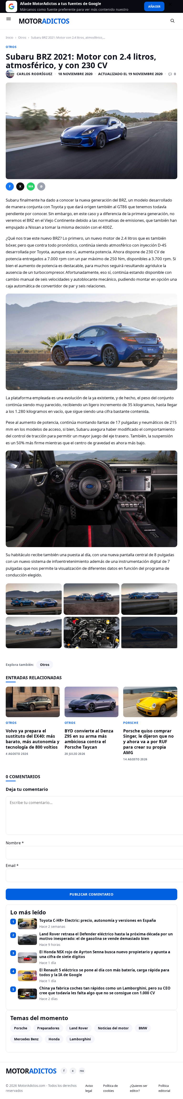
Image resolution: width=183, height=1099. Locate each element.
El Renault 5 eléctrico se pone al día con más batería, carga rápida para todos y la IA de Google (104, 972)
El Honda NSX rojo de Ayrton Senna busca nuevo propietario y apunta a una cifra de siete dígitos (104, 954)
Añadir (154, 6)
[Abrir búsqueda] (172, 21)
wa (30, 186)
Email (12, 865)
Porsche (130, 723)
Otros (22, 37)
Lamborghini (80, 1039)
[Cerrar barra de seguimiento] (172, 6)
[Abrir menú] (11, 21)
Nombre (15, 842)
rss (82, 1071)
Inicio (9, 37)
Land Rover (78, 1028)
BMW (143, 1028)
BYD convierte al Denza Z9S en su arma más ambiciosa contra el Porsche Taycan (89, 739)
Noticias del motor (113, 1028)
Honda (54, 1039)
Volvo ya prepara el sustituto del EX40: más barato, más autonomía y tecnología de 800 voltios (32, 739)
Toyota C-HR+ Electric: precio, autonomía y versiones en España (97, 920)
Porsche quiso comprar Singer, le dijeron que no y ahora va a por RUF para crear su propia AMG (148, 741)
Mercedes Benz (26, 1039)
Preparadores (48, 1028)
